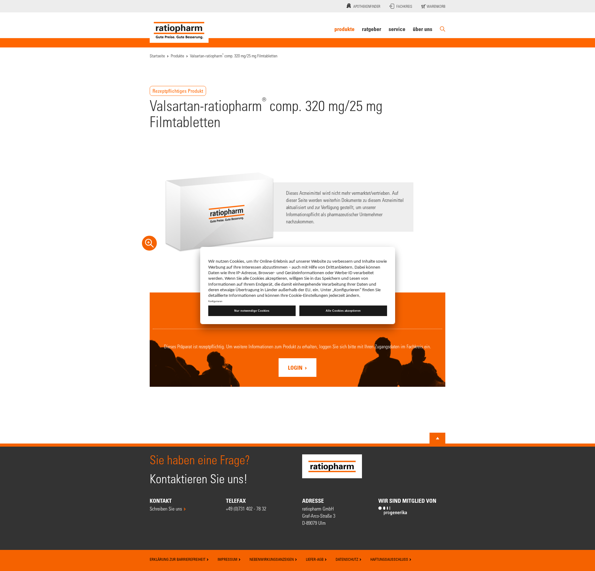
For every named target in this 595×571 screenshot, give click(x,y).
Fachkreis (404, 6)
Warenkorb (435, 6)
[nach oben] (437, 438)
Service (397, 28)
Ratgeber (371, 28)
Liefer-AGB (315, 559)
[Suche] (442, 29)
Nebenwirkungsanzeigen (272, 559)
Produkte (344, 28)
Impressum (228, 559)
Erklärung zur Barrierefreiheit (178, 559)
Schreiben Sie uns (166, 508)
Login (296, 367)
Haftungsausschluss (389, 559)
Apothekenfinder (366, 6)
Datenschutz (347, 559)
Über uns (422, 28)
